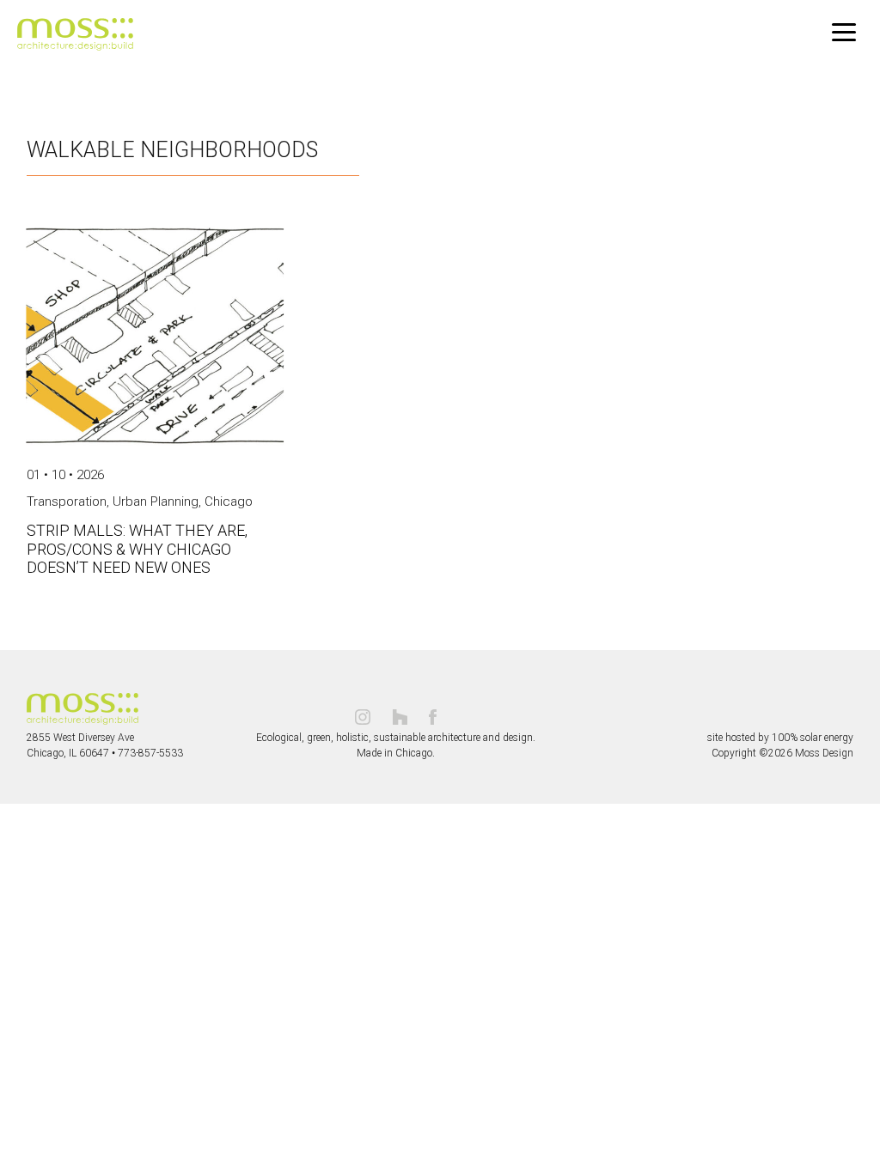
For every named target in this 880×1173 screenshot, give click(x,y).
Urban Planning (156, 501)
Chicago (229, 501)
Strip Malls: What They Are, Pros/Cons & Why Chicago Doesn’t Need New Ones (137, 548)
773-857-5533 (150, 753)
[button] (844, 32)
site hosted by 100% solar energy (780, 738)
